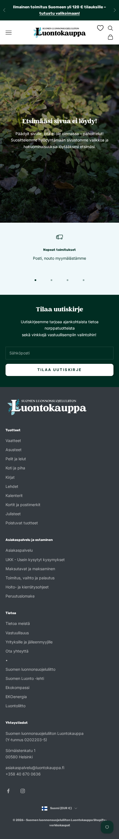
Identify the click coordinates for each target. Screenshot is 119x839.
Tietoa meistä (18, 623)
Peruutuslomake (20, 596)
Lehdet (12, 486)
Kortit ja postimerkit (23, 504)
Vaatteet (13, 440)
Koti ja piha (15, 467)
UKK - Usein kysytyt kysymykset (35, 559)
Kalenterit (14, 495)
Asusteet (14, 449)
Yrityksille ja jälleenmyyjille (29, 642)
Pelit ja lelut (16, 458)
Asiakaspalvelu (19, 550)
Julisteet (13, 513)
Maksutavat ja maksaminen (30, 568)
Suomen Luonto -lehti (25, 678)
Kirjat (10, 477)
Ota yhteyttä (17, 651)
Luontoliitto (15, 705)
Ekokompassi (17, 687)
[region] (59, 251)
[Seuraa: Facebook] (8, 791)
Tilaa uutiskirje (59, 369)
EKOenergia (16, 696)
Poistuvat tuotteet (22, 522)
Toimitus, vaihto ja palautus (30, 577)
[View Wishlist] (100, 28)
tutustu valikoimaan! (59, 13)
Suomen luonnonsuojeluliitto (30, 669)
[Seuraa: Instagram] (22, 791)
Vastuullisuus (17, 632)
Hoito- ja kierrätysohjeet (27, 587)
